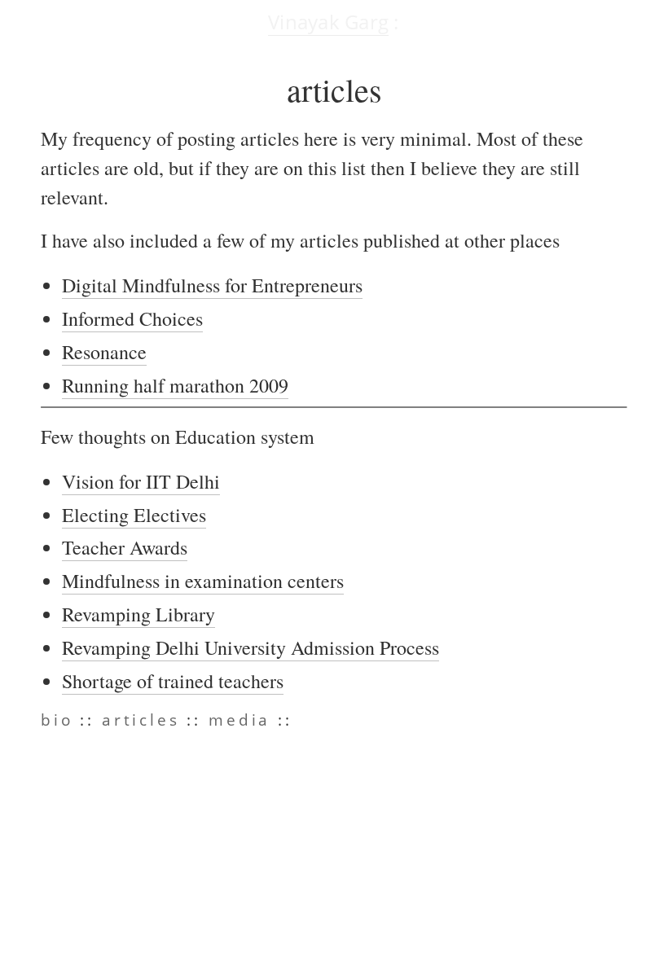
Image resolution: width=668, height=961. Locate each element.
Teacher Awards (124, 547)
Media (239, 720)
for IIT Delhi (141, 481)
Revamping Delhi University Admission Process (250, 647)
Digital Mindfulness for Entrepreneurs (212, 285)
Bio (57, 720)
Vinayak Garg (328, 21)
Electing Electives (134, 515)
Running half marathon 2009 (175, 385)
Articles (141, 720)
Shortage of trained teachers (172, 681)
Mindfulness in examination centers (203, 581)
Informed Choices (132, 318)
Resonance (104, 352)
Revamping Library (138, 614)
